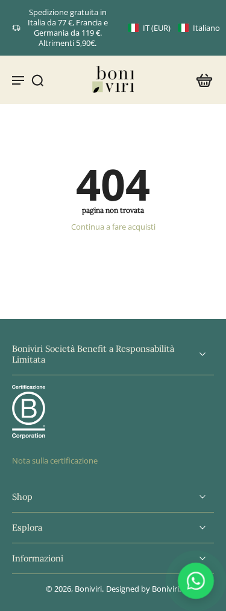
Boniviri (88, 589)
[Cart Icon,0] (200, 79)
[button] (174, 28)
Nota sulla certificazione (55, 461)
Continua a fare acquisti (113, 227)
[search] (37, 80)
